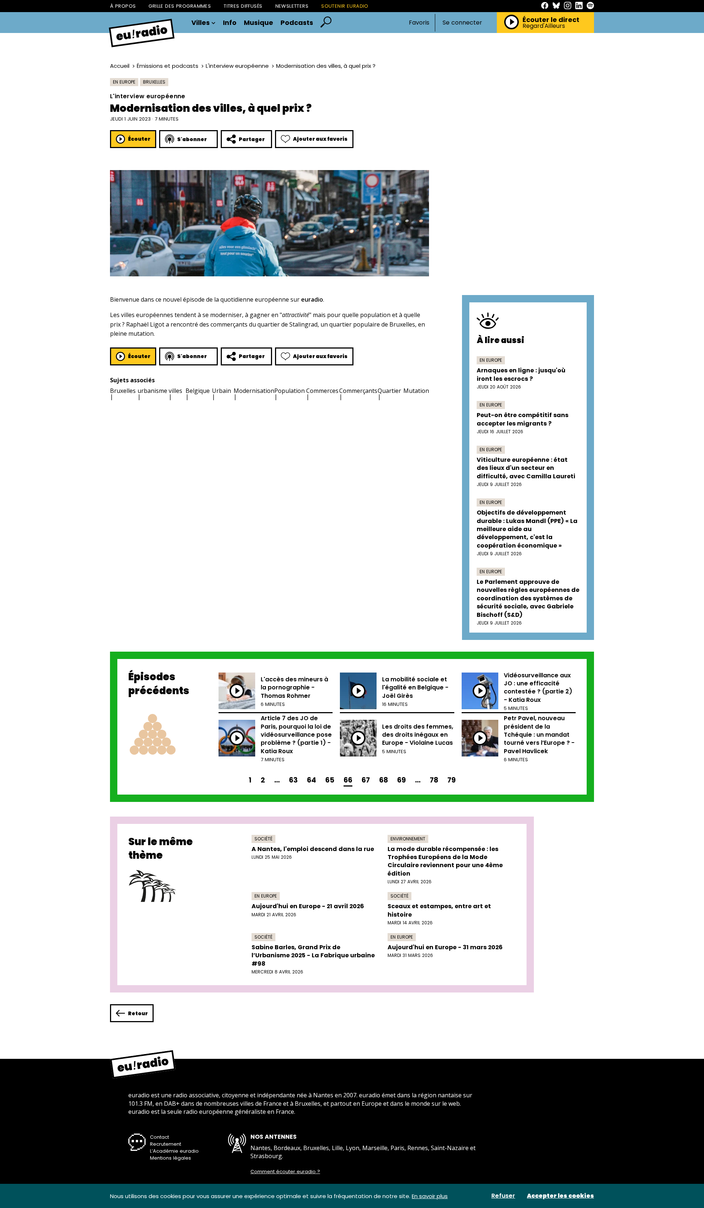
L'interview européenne (237, 66)
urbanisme (152, 391)
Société (263, 839)
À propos (123, 6)
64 (311, 780)
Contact (159, 1137)
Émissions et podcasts (167, 66)
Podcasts (296, 22)
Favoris (419, 22)
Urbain (221, 391)
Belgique (198, 391)
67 (366, 780)
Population (289, 391)
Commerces (322, 391)
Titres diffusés (243, 6)
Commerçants (358, 391)
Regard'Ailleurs (543, 26)
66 (348, 780)
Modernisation (254, 391)
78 (434, 780)
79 (451, 780)
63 (293, 780)
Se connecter (462, 23)
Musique (258, 22)
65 (329, 780)
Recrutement (165, 1144)
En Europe (124, 82)
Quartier (389, 391)
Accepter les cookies (560, 1196)
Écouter (139, 139)
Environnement (407, 839)
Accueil (119, 66)
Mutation (416, 391)
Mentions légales (170, 1157)
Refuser (503, 1196)
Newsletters (292, 6)
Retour (138, 1013)
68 (383, 780)
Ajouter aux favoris (320, 139)
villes (175, 391)
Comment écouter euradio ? (285, 1171)
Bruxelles (154, 82)
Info (229, 22)
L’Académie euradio (174, 1151)
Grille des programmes (179, 6)
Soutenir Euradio (344, 6)
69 (401, 780)
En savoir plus (430, 1196)
